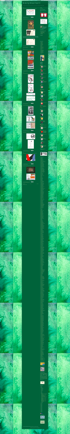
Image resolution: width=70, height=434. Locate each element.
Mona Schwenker (42, 297)
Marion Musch (42, 281)
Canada (25, 47)
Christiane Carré (42, 189)
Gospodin (41, 229)
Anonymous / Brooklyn (42, 169)
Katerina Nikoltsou (42, 259)
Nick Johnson (42, 303)
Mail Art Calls (42, 46)
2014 (41, 409)
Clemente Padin (42, 193)
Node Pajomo (42, 305)
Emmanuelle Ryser (42, 218)
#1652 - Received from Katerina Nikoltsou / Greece (44, 146)
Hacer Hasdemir (42, 234)
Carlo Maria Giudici (42, 183)
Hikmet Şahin (42, 239)
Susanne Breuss (42, 141)
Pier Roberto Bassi (42, 313)
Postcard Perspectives (42, 50)
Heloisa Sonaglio (42, 238)
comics (25, 71)
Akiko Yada (41, 159)
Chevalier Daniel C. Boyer (42, 188)
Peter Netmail (42, 312)
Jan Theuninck (27, 164)
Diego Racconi (42, 203)
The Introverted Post (42, 52)
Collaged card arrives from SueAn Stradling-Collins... (43, 401)
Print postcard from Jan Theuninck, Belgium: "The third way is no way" (30, 153)
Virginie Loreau (42, 350)
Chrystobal (41, 190)
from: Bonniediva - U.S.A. (44, 134)
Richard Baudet (42, 318)
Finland (43, 374)
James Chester (42, 248)
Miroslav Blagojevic (42, 296)
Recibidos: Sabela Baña (42, 149)
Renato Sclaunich (42, 317)
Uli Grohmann (42, 346)
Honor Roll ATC (42, 44)
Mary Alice (41, 283)
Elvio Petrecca (42, 217)
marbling (31, 71)
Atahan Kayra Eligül (42, 175)
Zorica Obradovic (42, 357)
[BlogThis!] (31, 70)
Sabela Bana (42, 326)
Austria (43, 373)
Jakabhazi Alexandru (42, 247)
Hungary (40, 375)
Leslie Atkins (41, 266)
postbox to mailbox (42, 130)
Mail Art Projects (42, 124)
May (41, 392)
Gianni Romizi (42, 227)
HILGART (41, 233)
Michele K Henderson (42, 291)
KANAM (41, 257)
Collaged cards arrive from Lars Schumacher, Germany (28, 49)
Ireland (44, 375)
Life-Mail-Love (42, 76)
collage (24, 71)
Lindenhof (41, 268)
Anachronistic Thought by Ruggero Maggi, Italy (27, 105)
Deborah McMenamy (42, 199)
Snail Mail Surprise (42, 51)
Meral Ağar (41, 287)
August (41, 390)
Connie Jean (42, 194)
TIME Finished (42, 33)
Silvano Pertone (42, 331)
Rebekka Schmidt (42, 316)
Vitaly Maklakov (42, 351)
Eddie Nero (41, 212)
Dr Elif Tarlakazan (42, 205)
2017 (41, 407)
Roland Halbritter (42, 322)
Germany (27, 71)
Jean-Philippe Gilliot (42, 249)
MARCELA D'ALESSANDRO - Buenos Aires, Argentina (44, 138)
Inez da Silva (42, 243)
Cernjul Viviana (42, 185)
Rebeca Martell (42, 315)
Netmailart (41, 302)
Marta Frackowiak (42, 282)
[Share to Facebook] (32, 70)
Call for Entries (42, 42)
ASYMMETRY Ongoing (42, 32)
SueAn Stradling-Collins (27, 182)
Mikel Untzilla (42, 293)
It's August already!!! (42, 84)
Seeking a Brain (44, 69)
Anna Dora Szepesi (42, 168)
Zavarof (41, 355)
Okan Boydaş (42, 306)
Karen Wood (41, 258)
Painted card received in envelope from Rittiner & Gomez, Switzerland (29, 8)
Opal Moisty (41, 307)
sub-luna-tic (42, 126)
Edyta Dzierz (41, 214)
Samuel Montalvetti (42, 327)
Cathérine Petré (42, 184)
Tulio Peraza (41, 345)
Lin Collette (41, 267)
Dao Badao (41, 197)
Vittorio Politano (42, 352)
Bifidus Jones (42, 178)
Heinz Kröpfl (41, 237)
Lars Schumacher (29, 71)
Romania (41, 377)
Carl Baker (27, 47)
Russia (43, 377)
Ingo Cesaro (41, 244)
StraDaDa (41, 336)
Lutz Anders (41, 273)
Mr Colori (41, 298)
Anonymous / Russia (42, 170)
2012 (41, 410)
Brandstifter (41, 180)
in (25, 164)
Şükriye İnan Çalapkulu (42, 360)
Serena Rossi (42, 328)
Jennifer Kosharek (42, 89)
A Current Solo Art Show (44, 73)
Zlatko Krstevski (42, 356)
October (41, 389)
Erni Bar (41, 219)
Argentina (41, 373)
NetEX (41, 49)
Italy (46, 375)
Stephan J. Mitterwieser (42, 335)
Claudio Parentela (42, 192)
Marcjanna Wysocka (42, 277)
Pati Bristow (41, 311)
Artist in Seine (42, 174)
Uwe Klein (41, 347)
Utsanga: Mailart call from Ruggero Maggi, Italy (27, 132)
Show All (46, 150)
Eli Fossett (41, 215)
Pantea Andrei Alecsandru (42, 310)
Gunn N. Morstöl (42, 232)
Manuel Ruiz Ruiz (42, 276)
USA (29, 182)
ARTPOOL (41, 158)
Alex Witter (41, 160)
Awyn (24, 47)
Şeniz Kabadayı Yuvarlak (42, 359)
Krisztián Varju (42, 263)
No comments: (29, 130)
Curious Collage (42, 98)
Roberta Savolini (42, 320)
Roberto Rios (42, 321)
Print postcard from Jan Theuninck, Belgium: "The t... (43, 400)
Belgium (24, 164)
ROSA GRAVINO (42, 113)
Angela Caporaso (42, 165)
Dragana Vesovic (42, 207)
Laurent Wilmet (42, 264)
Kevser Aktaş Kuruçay (42, 262)
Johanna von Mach (42, 253)
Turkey (43, 378)
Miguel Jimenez (42, 292)
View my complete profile (42, 29)
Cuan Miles (41, 195)
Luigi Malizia (41, 272)
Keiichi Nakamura (42, 261)
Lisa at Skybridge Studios (42, 269)
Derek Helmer (42, 200)
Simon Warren (42, 332)
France (45, 374)
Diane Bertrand (42, 202)
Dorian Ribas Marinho (42, 204)
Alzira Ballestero (42, 163)
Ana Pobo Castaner (42, 164)
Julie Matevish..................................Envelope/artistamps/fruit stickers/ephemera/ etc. (45, 82)
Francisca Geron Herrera (42, 223)
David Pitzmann (42, 198)
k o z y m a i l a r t (31, 3)
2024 (41, 387)
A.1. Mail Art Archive (42, 80)
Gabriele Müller (42, 224)
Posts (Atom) (26, 184)
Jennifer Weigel (42, 251)
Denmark (41, 374)
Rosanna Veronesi (42, 323)
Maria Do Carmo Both (42, 278)
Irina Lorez (41, 246)
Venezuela (42, 379)
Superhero (41, 337)
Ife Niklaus (41, 242)
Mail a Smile (41, 45)
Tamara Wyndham (42, 340)
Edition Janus (42, 213)
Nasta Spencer (42, 301)
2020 (41, 405)
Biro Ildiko (41, 179)
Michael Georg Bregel (42, 288)
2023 (41, 403)
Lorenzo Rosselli (42, 271)
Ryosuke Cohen (42, 325)
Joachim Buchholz (42, 252)
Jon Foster (41, 65)
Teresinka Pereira (42, 342)
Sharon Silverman (42, 330)
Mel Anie (41, 286)
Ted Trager (41, 341)
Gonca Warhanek (42, 228)
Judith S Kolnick (42, 256)
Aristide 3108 (42, 173)
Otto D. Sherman (42, 308)
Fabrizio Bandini (42, 222)
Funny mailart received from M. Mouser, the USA (27, 73)
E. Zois (41, 209)
